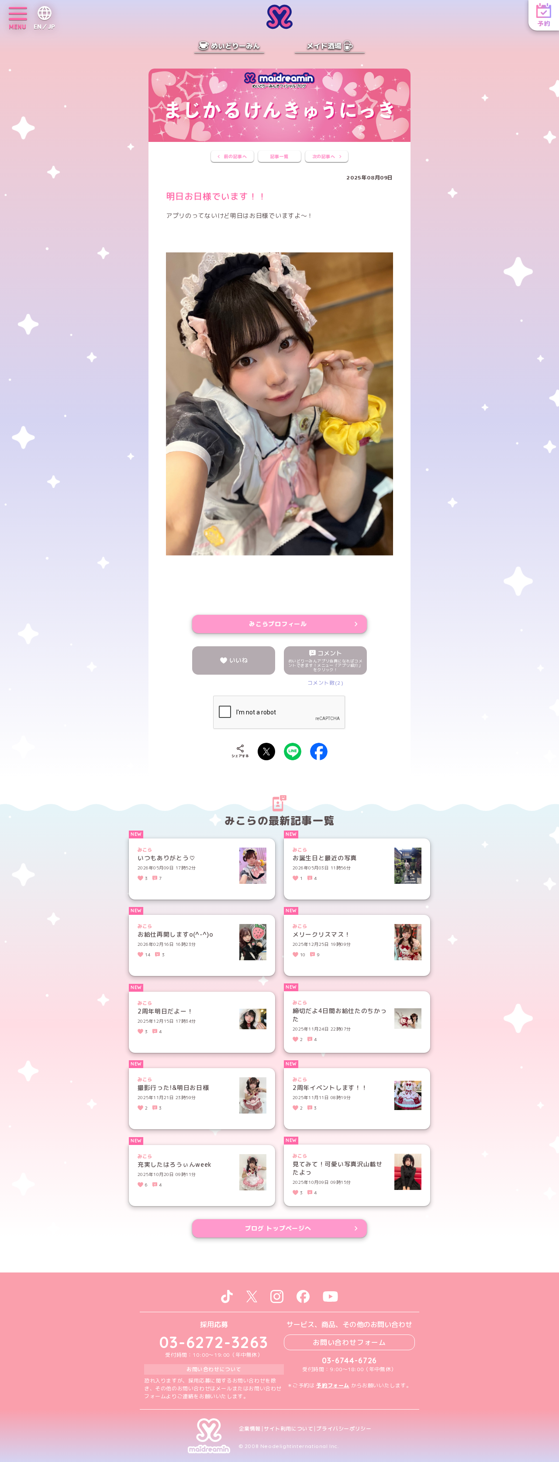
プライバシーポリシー (343, 1429)
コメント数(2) (325, 682)
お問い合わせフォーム (349, 1342)
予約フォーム (332, 1385)
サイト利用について (288, 1429)
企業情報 (250, 1429)
